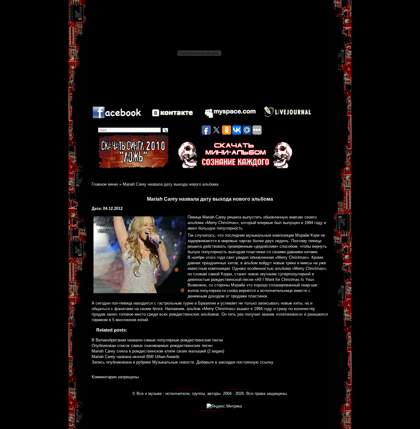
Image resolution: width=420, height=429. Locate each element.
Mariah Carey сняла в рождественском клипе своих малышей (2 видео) (158, 351)
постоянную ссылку (254, 362)
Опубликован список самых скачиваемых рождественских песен (152, 345)
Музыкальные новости (173, 362)
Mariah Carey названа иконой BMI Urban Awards (136, 356)
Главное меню (105, 184)
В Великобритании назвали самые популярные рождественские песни (157, 340)
